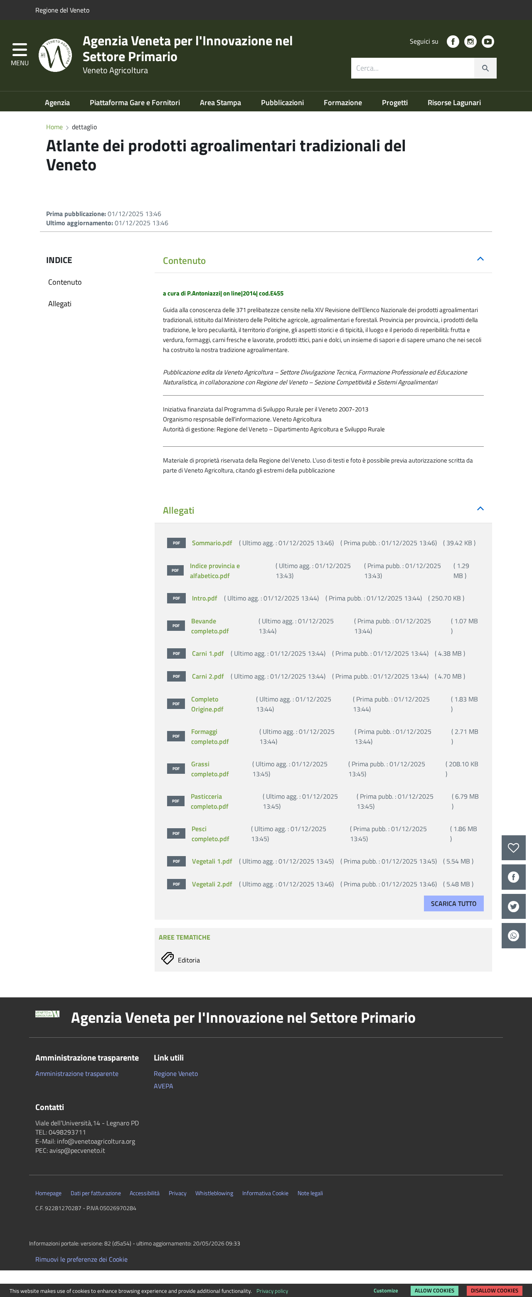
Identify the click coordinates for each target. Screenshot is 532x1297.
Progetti (395, 102)
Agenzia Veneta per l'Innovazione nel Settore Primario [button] (243, 1017)
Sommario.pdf (324, 543)
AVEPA (163, 1086)
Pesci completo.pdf (324, 834)
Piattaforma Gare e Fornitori (136, 102)
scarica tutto (454, 903)
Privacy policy (272, 1291)
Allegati (59, 303)
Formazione (344, 102)
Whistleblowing (214, 1193)
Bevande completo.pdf (325, 626)
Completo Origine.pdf (325, 704)
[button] (20, 55)
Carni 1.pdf (319, 653)
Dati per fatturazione (96, 1193)
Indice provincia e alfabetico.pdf (320, 571)
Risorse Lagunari (454, 102)
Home (54, 127)
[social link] (453, 41)
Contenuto (65, 282)
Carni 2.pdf (319, 676)
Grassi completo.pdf (325, 769)
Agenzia (58, 102)
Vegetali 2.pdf (323, 884)
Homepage (48, 1193)
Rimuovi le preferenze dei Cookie (81, 1259)
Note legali (310, 1193)
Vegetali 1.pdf (323, 861)
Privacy (178, 1193)
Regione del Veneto (62, 10)
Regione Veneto (176, 1073)
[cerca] (485, 68)
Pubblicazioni (283, 102)
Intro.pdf (318, 598)
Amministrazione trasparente (76, 1073)
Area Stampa (221, 102)
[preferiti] (514, 848)
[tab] (323, 261)
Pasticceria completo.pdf (325, 801)
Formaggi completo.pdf (325, 736)
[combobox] (424, 68)
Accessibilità (145, 1193)
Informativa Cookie (265, 1193)
